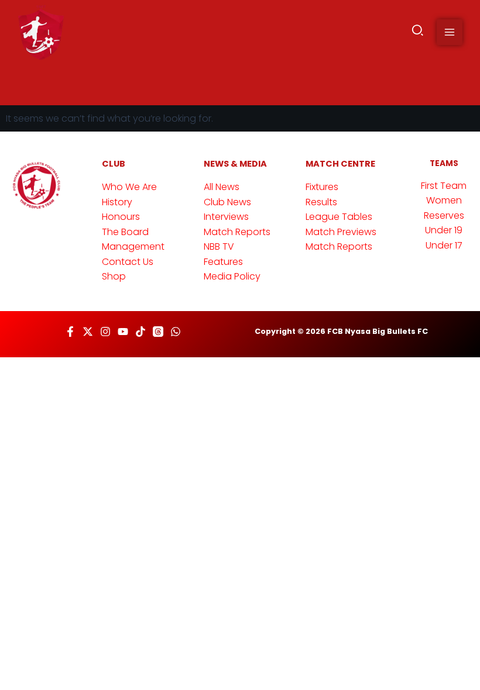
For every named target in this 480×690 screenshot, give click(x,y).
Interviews (226, 216)
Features (223, 261)
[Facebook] (70, 331)
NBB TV (219, 246)
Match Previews (341, 232)
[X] (88, 331)
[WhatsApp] (175, 331)
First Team (444, 185)
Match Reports (237, 232)
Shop (114, 276)
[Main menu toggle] (449, 32)
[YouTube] (123, 331)
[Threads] (158, 331)
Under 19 (443, 230)
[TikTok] (140, 331)
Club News (227, 202)
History (117, 202)
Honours (121, 216)
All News (221, 187)
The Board (125, 232)
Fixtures (322, 187)
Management (133, 246)
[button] (418, 32)
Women (444, 200)
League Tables (339, 216)
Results (321, 202)
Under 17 (444, 245)
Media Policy (232, 276)
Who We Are (129, 187)
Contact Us (127, 261)
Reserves (444, 215)
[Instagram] (105, 331)
